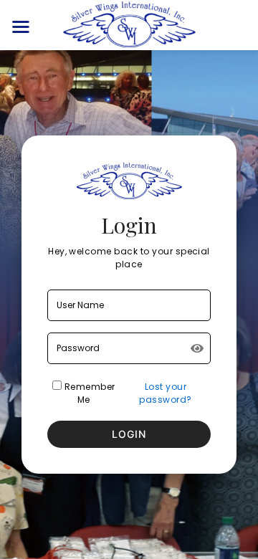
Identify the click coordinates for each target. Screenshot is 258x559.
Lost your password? (165, 393)
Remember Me (88, 393)
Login (129, 434)
